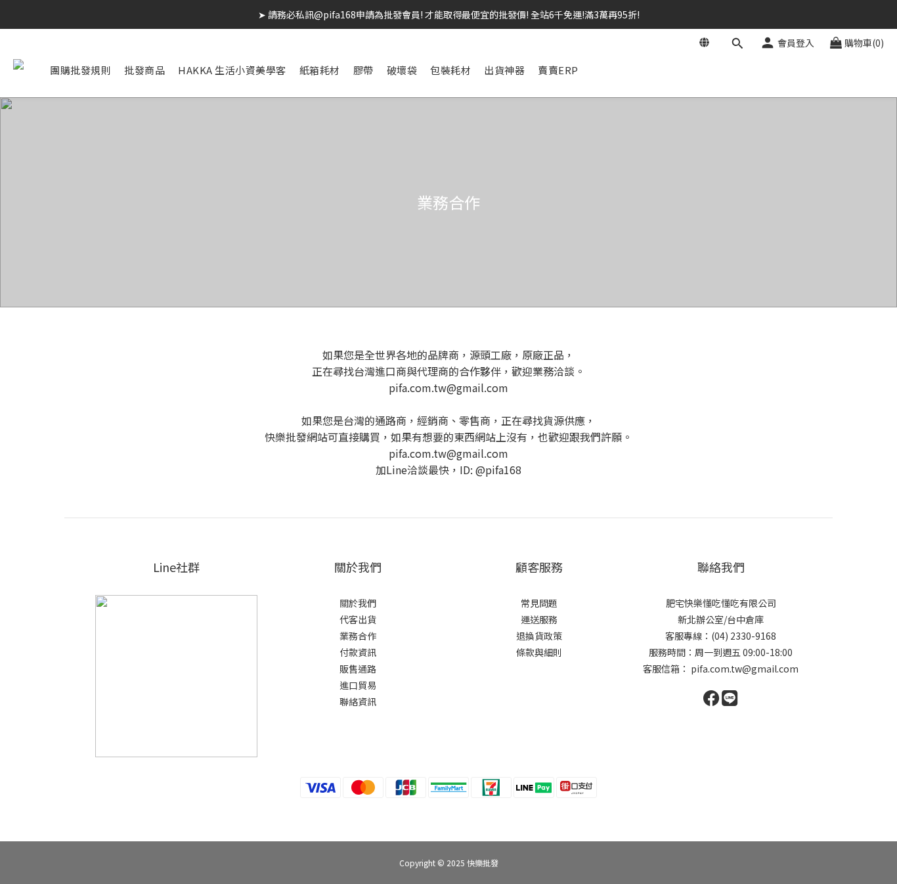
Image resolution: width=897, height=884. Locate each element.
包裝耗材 (450, 70)
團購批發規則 (80, 70)
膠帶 (363, 70)
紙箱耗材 (319, 70)
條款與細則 (539, 652)
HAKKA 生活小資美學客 (232, 70)
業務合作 (357, 635)
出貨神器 (504, 70)
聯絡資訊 (357, 701)
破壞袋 (402, 70)
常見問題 (539, 602)
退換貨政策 (539, 635)
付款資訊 (357, 652)
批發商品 (144, 70)
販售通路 (357, 668)
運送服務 (539, 619)
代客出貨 (357, 619)
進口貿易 (357, 685)
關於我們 (357, 602)
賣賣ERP (558, 70)
